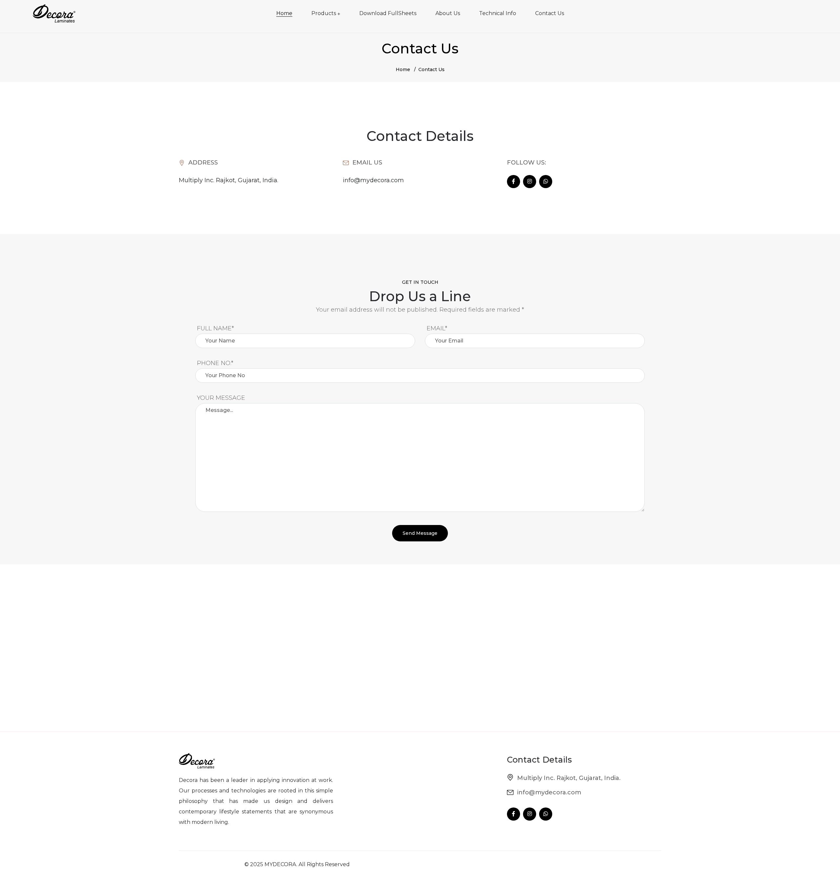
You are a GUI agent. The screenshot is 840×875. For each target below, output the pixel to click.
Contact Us (549, 13)
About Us (447, 13)
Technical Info (497, 13)
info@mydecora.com (373, 180)
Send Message (420, 533)
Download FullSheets (387, 13)
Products (323, 13)
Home (284, 13)
